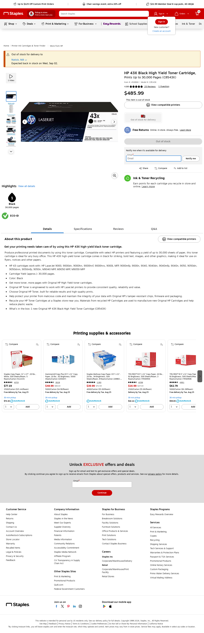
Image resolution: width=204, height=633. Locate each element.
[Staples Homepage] (14, 14)
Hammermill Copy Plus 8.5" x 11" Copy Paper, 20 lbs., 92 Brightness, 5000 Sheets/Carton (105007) (61, 376)
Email (130, 155)
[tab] (47, 229)
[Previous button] (24, 121)
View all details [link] (26, 186)
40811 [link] (182, 382)
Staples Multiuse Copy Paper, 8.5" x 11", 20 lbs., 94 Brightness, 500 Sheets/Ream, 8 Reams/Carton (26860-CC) (103, 376)
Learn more (148, 186)
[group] (21, 376)
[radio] (143, 118)
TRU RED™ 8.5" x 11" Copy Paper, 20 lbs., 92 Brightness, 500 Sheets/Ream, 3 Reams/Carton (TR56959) (145, 376)
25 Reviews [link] (150, 86)
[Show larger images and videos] (114, 175)
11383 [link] (99, 382)
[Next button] (11, 151)
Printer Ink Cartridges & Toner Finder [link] (28, 45)
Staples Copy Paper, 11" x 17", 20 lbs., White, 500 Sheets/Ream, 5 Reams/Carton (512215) (20, 376)
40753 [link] (16, 382)
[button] (146, 14)
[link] (34, 4)
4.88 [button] (126, 86)
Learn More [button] (185, 130)
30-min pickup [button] (10, 397)
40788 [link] (140, 382)
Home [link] (6, 45)
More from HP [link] (56, 45)
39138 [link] (57, 382)
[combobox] (104, 14)
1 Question (163, 86)
